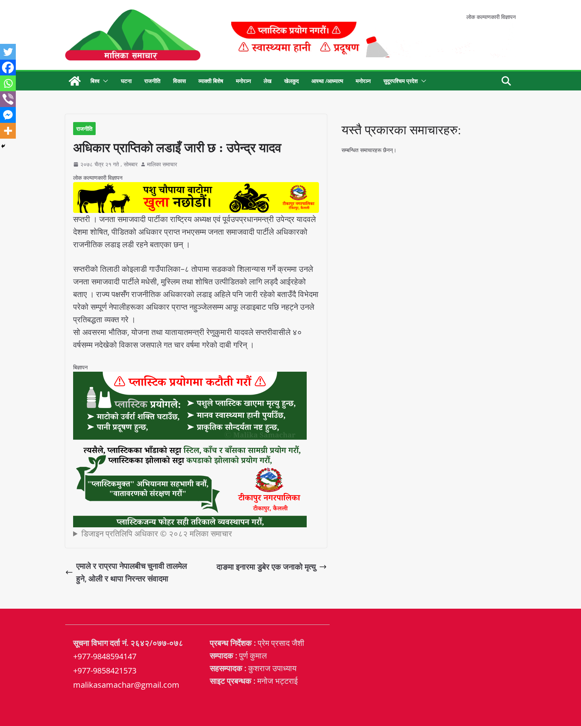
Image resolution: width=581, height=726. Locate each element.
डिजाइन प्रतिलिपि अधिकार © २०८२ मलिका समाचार (156, 533)
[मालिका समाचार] (74, 80)
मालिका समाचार (162, 164)
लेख (268, 81)
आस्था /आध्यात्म (327, 81)
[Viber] (8, 99)
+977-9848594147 (104, 656)
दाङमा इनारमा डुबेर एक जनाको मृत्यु (266, 566)
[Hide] (3, 146)
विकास (179, 81)
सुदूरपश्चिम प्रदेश (400, 81)
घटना (126, 81)
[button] (104, 81)
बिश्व (95, 81)
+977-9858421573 (104, 670)
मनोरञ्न (243, 81)
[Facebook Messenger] (8, 115)
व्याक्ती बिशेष (210, 81)
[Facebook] (8, 67)
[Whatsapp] (8, 83)
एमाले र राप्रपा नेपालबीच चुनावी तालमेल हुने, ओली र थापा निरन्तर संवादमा (131, 572)
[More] (8, 131)
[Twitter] (8, 52)
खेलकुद (291, 81)
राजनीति (152, 81)
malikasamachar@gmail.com (126, 684)
